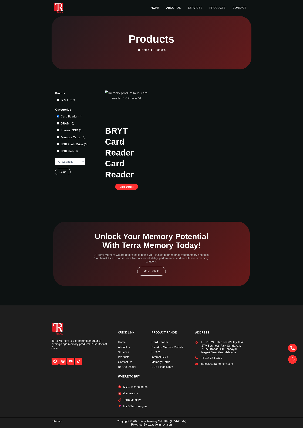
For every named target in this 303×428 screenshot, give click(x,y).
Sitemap (57, 421)
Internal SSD (72, 130)
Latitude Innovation (159, 424)
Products (217, 7)
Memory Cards (73, 137)
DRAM (67, 123)
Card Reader (71, 116)
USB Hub (69, 151)
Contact (239, 7)
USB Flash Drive (74, 144)
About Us (173, 7)
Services (195, 7)
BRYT (68, 100)
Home (155, 7)
